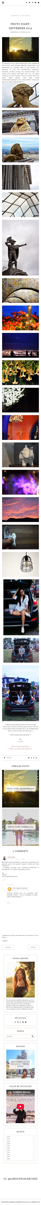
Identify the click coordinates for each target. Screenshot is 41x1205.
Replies (11, 884)
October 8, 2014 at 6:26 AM (16, 859)
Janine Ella (11, 857)
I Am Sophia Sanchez (20, 888)
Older (33, 947)
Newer (8, 947)
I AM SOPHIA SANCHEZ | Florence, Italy (13, 1202)
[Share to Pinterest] (33, 758)
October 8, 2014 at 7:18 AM (21, 890)
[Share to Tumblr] (36, 758)
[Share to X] (29, 758)
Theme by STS (35, 1202)
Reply (4, 879)
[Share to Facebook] (31, 758)
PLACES (9, 757)
